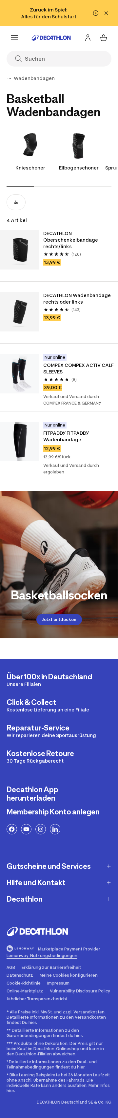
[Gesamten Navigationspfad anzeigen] (9, 78)
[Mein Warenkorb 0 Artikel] (103, 38)
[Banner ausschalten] (95, 13)
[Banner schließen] (106, 13)
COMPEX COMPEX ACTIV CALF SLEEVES (78, 368)
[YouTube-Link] (26, 829)
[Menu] (14, 38)
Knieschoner (30, 167)
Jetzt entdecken (59, 619)
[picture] (19, 250)
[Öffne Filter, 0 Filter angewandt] (16, 202)
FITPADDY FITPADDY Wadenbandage (66, 436)
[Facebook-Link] (12, 829)
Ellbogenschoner (79, 167)
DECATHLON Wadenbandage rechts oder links (77, 298)
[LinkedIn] (55, 829)
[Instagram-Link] (40, 829)
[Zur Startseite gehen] (51, 38)
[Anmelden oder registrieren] (88, 38)
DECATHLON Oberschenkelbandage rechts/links (71, 239)
